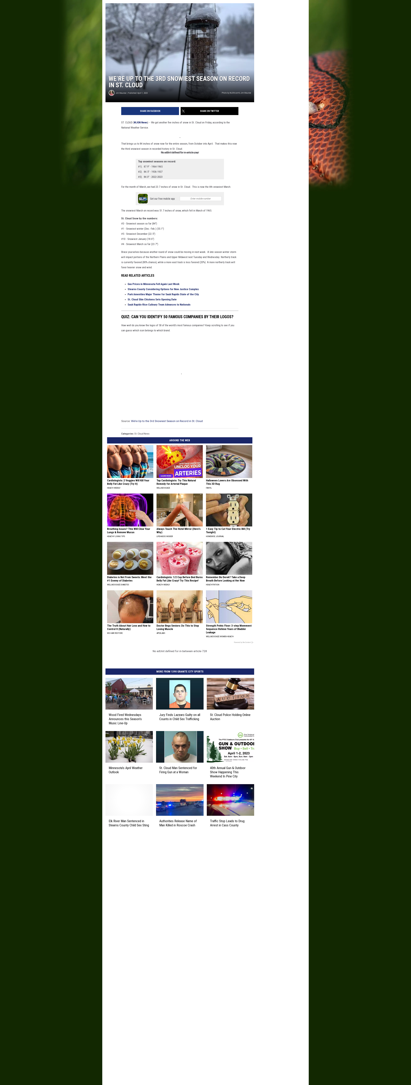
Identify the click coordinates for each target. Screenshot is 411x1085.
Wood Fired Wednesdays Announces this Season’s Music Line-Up (125, 719)
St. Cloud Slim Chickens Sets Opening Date (152, 299)
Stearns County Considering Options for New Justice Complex (163, 289)
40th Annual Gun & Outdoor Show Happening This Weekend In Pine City (227, 772)
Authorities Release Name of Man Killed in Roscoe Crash (178, 823)
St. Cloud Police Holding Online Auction (230, 717)
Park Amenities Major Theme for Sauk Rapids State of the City (163, 294)
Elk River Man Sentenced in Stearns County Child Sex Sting (129, 823)
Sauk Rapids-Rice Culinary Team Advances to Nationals (159, 304)
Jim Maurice (121, 93)
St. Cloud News (141, 433)
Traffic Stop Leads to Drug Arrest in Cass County (227, 823)
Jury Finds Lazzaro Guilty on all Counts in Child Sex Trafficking (179, 717)
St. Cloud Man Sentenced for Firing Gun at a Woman (178, 770)
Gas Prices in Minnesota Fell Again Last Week (153, 284)
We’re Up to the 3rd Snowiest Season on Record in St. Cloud (167, 421)
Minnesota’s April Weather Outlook (126, 770)
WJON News (140, 122)
